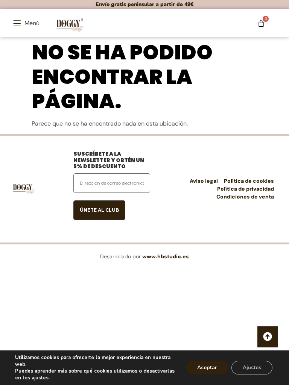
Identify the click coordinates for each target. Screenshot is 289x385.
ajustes (40, 377)
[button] (26, 23)
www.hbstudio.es (165, 256)
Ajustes (252, 367)
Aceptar (207, 367)
